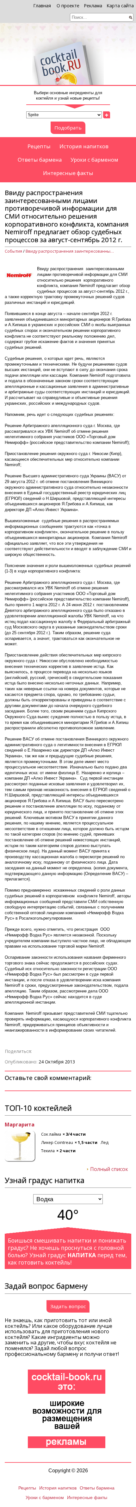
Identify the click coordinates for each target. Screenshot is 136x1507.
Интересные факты (68, 173)
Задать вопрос (68, 1306)
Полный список (109, 1169)
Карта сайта (120, 6)
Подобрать (68, 127)
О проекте (68, 6)
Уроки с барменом (94, 159)
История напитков (83, 146)
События (13, 251)
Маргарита (19, 1125)
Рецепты (39, 146)
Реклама (93, 6)
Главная (42, 6)
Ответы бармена (40, 159)
